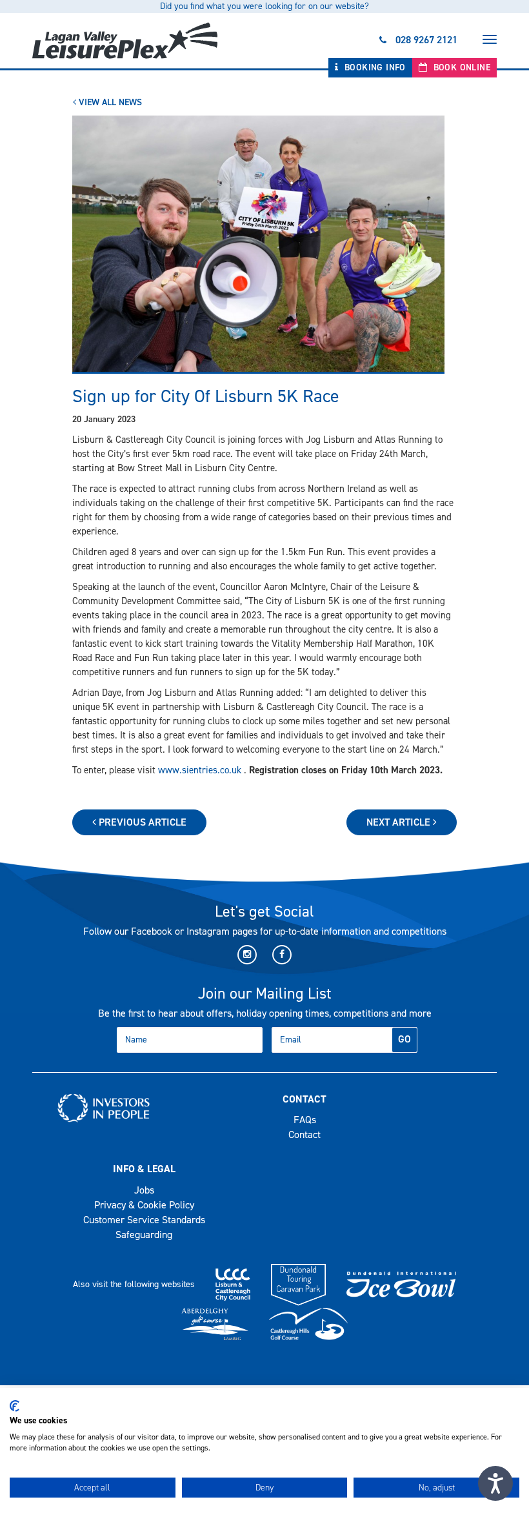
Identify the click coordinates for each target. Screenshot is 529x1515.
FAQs (305, 1119)
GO (404, 1039)
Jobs (144, 1190)
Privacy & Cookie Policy (144, 1205)
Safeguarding (143, 1234)
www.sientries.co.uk (199, 770)
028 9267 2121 (426, 39)
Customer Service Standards (144, 1219)
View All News (109, 102)
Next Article (399, 822)
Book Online (460, 67)
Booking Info (374, 67)
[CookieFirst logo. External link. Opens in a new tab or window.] (14, 1406)
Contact (304, 1134)
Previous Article (141, 822)
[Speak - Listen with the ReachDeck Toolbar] (495, 1483)
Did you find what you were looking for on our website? (264, 6)
